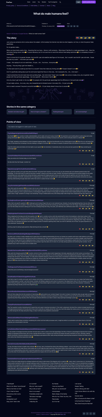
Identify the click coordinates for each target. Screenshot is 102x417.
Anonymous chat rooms (14, 394)
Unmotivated (56, 391)
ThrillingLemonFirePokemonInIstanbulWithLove (22, 267)
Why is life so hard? (35, 389)
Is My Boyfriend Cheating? (82, 401)
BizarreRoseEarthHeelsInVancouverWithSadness (22, 291)
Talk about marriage (35, 396)
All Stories (14, 33)
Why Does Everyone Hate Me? (84, 403)
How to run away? (34, 391)
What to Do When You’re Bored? (16, 386)
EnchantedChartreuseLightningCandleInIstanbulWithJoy (25, 358)
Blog (54, 5)
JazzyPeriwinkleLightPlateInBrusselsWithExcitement (24, 185)
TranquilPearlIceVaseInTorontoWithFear (20, 304)
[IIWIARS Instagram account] (90, 413)
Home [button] (28, 2)
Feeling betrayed (58, 111)
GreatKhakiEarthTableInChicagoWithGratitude (22, 276)
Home (8, 33)
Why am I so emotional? (59, 389)
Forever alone (79, 396)
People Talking (79, 386)
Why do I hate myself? (35, 386)
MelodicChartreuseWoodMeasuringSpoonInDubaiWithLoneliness (27, 250)
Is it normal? (32, 383)
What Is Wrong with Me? (82, 389)
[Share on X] (68, 26)
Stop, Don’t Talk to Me (13, 401)
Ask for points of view (89, 2)
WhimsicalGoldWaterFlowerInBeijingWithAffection (23, 317)
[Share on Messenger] (74, 26)
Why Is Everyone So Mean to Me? (85, 398)
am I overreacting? (81, 111)
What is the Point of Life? (14, 389)
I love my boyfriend (57, 386)
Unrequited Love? (12, 399)
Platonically (55, 399)
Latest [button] (34, 2)
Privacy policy (10, 5)
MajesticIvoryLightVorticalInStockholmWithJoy (22, 169)
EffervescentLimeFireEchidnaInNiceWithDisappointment (21, 26)
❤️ (77, 38)
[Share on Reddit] (77, 26)
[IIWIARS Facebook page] (84, 413)
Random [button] (44, 2)
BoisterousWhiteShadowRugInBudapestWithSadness (24, 234)
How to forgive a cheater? (38, 111)
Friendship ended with (35, 394)
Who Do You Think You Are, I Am (61, 396)
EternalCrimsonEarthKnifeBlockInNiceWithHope (22, 344)
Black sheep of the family (59, 394)
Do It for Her (55, 401)
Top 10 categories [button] (52, 2)
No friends (55, 383)
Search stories (45, 414)
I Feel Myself (10, 383)
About (48, 5)
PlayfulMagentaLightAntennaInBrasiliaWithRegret (23, 133)
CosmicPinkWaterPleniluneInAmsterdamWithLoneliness (25, 155)
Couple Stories (60, 26)
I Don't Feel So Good (13, 391)
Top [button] (39, 2)
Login (78, 2)
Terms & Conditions (22, 5)
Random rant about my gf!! (16, 111)
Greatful (9, 396)
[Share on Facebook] (71, 26)
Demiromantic (33, 399)
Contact (42, 5)
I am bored (78, 383)
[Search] (60, 2)
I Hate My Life (33, 401)
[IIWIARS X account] (87, 413)
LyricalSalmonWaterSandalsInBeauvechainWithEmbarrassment (27, 329)
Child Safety (34, 5)
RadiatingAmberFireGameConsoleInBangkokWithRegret (25, 213)
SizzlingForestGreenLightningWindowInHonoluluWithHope (25, 200)
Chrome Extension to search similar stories (42, 412)
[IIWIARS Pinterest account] (94, 413)
